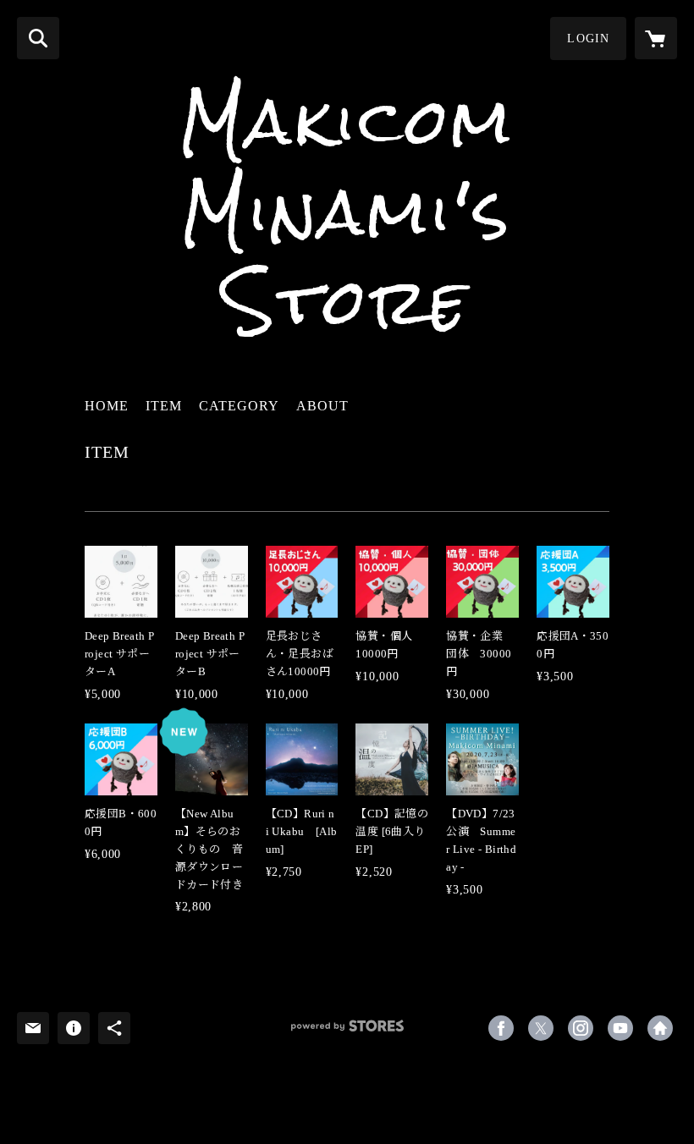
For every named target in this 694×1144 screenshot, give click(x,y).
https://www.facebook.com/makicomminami (501, 1028)
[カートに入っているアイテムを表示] (656, 38)
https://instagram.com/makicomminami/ (580, 1028)
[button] (588, 38)
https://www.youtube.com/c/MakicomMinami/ (620, 1028)
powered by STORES (347, 1031)
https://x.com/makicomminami (541, 1028)
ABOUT (322, 406)
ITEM (164, 406)
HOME (107, 406)
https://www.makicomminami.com (660, 1028)
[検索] (38, 38)
